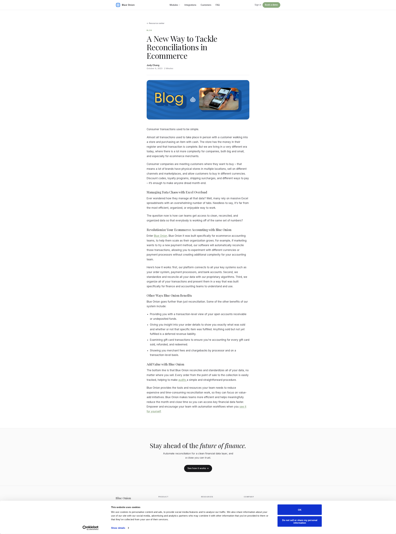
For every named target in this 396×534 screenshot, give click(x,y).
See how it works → (198, 468)
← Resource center (155, 23)
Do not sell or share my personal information (299, 521)
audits (182, 379)
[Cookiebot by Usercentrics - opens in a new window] (90, 528)
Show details (118, 528)
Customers (206, 5)
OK (299, 509)
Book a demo (271, 5)
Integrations (190, 5)
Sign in (258, 5)
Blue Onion (160, 235)
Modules (174, 5)
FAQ (218, 5)
